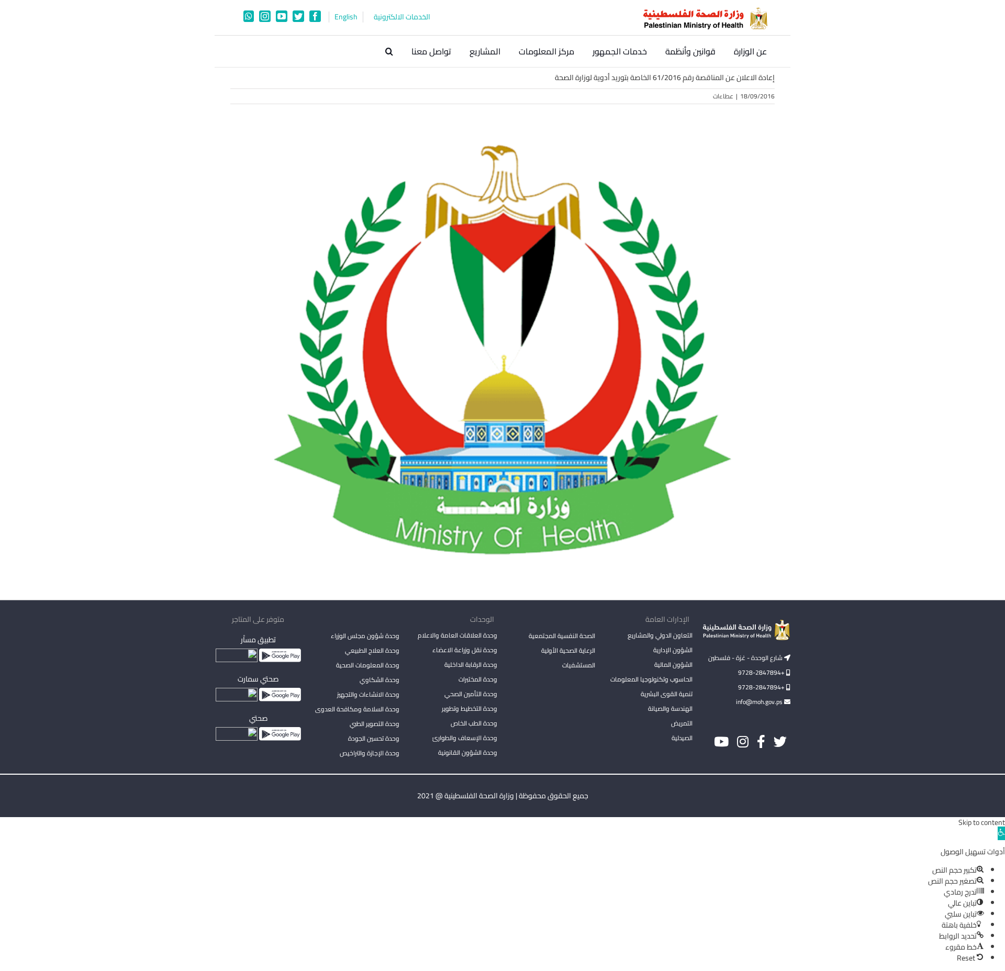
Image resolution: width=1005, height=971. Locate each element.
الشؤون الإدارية (673, 650)
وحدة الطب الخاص (474, 723)
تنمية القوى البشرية (667, 694)
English (346, 17)
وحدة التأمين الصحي (470, 694)
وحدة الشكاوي (379, 680)
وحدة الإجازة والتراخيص (369, 753)
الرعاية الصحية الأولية (568, 650)
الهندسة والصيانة (670, 708)
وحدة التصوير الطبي (374, 724)
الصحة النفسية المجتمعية (562, 636)
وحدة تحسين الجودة (373, 738)
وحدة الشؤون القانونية (467, 752)
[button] (389, 51)
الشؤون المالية (673, 665)
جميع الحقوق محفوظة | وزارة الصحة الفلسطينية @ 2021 (502, 795)
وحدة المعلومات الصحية (367, 665)
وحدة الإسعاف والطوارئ (464, 738)
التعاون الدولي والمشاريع (660, 635)
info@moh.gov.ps (760, 702)
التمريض (682, 723)
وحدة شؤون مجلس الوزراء (365, 636)
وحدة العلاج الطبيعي (372, 650)
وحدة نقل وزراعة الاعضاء (464, 650)
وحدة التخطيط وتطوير (469, 708)
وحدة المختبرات (478, 679)
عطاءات (723, 96)
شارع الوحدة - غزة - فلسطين (746, 658)
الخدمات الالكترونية (402, 17)
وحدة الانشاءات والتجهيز (368, 694)
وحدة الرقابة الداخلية (470, 665)
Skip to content (981, 822)
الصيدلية (682, 738)
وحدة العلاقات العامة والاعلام (457, 635)
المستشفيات (578, 665)
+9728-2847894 (762, 672)
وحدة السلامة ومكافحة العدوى (357, 709)
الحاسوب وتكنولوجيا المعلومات (651, 679)
